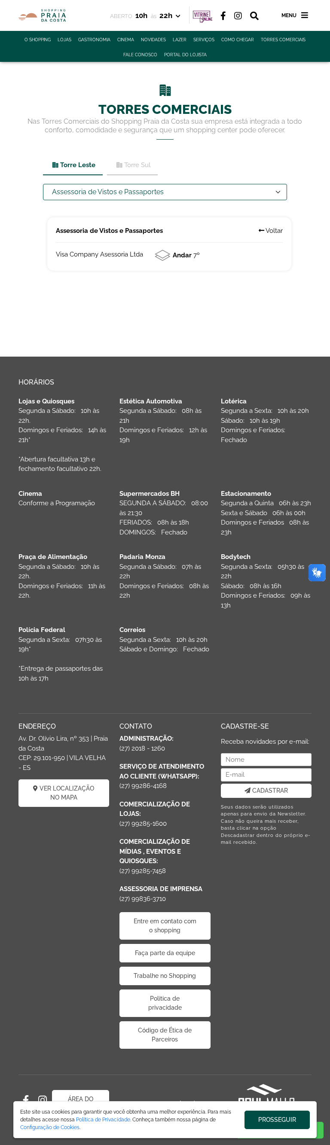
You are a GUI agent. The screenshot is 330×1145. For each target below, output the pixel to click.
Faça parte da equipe (165, 953)
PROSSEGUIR (277, 1119)
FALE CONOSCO (140, 54)
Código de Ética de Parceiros (165, 1035)
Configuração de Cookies (49, 1127)
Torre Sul (137, 165)
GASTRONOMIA (94, 39)
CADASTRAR (269, 790)
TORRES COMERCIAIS (283, 39)
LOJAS (64, 39)
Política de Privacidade (103, 1120)
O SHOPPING (37, 39)
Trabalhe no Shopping (165, 975)
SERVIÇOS (203, 39)
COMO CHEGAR (237, 39)
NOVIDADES (153, 39)
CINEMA (125, 39)
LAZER (179, 39)
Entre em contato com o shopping (165, 926)
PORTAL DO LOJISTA (185, 54)
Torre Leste (77, 165)
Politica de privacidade (165, 1003)
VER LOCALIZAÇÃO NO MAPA (66, 793)
